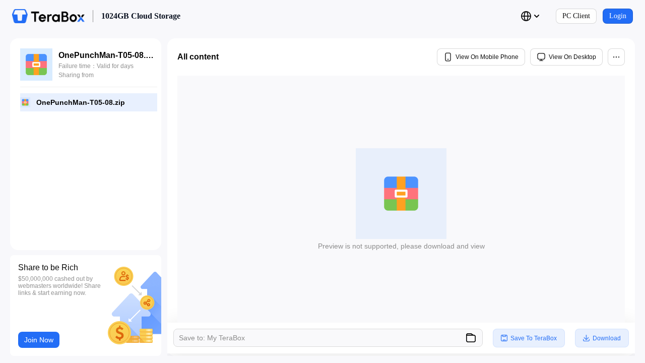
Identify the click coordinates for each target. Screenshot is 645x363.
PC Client (576, 16)
